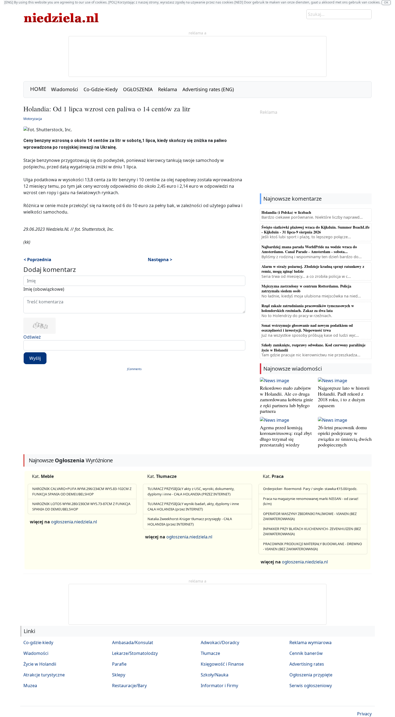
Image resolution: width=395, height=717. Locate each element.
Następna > (160, 259)
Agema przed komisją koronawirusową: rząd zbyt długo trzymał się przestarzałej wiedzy (286, 436)
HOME (38, 89)
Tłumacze (210, 653)
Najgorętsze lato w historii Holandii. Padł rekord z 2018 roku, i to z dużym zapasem (343, 397)
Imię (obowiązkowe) (43, 289)
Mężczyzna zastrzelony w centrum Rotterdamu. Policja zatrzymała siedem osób (306, 288)
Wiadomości (64, 89)
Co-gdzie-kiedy (38, 642)
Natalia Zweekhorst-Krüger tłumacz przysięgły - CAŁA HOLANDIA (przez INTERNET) (190, 521)
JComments (134, 369)
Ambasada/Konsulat (132, 642)
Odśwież (32, 337)
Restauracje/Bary (129, 685)
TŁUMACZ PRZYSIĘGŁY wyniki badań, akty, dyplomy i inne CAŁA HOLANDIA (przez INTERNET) (193, 506)
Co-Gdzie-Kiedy (101, 89)
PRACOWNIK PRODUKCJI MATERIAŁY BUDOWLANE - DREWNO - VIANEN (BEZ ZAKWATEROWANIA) (312, 546)
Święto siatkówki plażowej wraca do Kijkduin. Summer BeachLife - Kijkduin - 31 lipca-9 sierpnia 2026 (315, 229)
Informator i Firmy (219, 685)
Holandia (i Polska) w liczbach (286, 212)
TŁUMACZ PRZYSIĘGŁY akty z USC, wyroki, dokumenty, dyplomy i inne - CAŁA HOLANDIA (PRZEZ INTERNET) (191, 491)
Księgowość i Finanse (222, 664)
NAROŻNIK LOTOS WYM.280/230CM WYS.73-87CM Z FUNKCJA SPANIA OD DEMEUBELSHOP (81, 506)
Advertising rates (306, 664)
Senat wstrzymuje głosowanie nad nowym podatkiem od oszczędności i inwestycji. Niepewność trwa (307, 327)
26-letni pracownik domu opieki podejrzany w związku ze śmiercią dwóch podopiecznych (345, 436)
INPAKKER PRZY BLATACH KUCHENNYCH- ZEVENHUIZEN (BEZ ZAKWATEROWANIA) (312, 531)
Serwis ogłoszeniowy (310, 685)
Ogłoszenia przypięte (310, 675)
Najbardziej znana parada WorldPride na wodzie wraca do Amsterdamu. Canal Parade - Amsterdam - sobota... (309, 249)
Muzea (30, 685)
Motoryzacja (32, 118)
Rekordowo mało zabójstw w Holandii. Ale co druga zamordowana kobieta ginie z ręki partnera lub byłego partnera (286, 399)
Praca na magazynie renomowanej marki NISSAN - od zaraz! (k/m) (310, 501)
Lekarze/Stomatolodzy (135, 653)
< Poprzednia (37, 259)
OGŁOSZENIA (138, 89)
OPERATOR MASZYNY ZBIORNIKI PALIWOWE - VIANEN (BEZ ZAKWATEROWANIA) (310, 516)
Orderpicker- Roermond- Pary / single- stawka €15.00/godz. (310, 488)
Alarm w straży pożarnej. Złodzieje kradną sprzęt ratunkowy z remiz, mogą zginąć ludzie (312, 269)
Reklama (167, 89)
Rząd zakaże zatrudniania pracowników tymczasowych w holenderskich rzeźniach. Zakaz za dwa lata (307, 308)
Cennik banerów (306, 653)
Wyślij (35, 358)
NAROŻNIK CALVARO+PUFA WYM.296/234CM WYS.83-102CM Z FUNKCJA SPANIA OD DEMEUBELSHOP (81, 491)
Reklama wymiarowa (310, 642)
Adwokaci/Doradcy (220, 642)
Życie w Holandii (39, 664)
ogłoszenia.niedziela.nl (74, 522)
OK (386, 2)
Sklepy (118, 675)
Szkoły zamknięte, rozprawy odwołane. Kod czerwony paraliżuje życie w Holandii (313, 347)
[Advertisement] (316, 154)
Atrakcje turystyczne (44, 675)
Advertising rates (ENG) (208, 89)
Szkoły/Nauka (214, 675)
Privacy (364, 714)
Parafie (119, 664)
